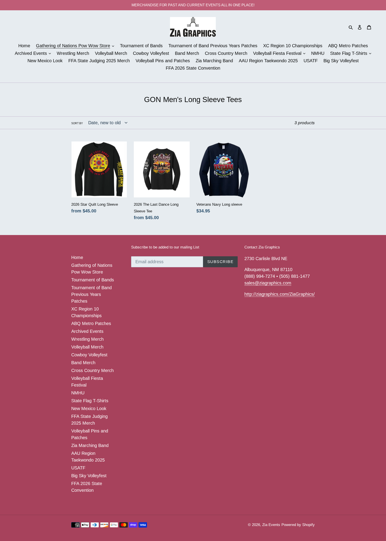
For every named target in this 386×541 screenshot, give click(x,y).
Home (77, 257)
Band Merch (83, 362)
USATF (78, 467)
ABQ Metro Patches (91, 323)
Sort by (77, 123)
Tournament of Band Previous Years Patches (91, 294)
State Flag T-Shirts (89, 400)
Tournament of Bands (92, 279)
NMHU (77, 392)
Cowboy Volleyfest (89, 354)
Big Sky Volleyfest (89, 475)
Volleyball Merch (87, 346)
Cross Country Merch (92, 370)
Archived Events (87, 331)
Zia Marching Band (90, 445)
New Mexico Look (88, 408)
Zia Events (271, 525)
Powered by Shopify (298, 525)
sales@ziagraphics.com (267, 282)
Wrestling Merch (87, 339)
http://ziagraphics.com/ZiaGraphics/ (279, 294)
